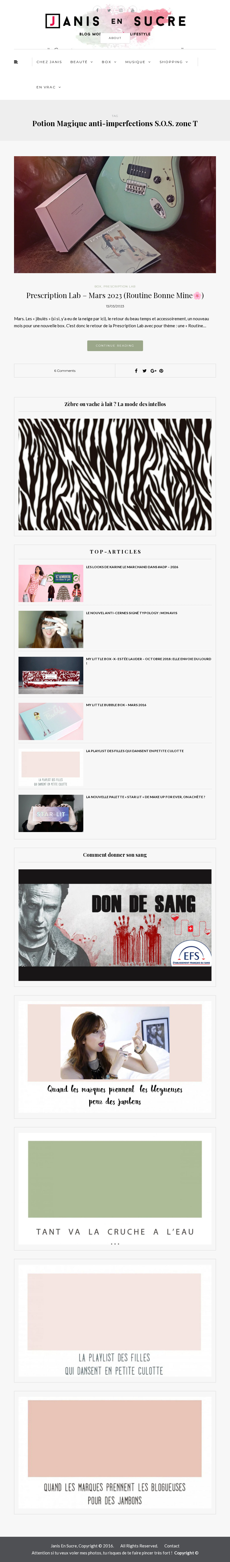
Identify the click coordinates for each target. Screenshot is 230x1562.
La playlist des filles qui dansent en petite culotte (135, 751)
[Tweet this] (144, 370)
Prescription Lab (119, 286)
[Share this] (136, 370)
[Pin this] (161, 370)
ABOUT (115, 38)
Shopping (171, 62)
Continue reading (115, 345)
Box (106, 62)
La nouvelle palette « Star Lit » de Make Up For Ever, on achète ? (145, 797)
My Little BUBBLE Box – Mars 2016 (116, 705)
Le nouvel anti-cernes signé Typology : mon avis (131, 613)
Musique (135, 62)
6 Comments (64, 370)
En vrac (46, 87)
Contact (172, 1545)
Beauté (79, 62)
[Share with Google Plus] (153, 370)
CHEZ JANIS (49, 62)
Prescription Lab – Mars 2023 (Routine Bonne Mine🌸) (115, 295)
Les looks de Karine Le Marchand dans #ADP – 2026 (132, 567)
